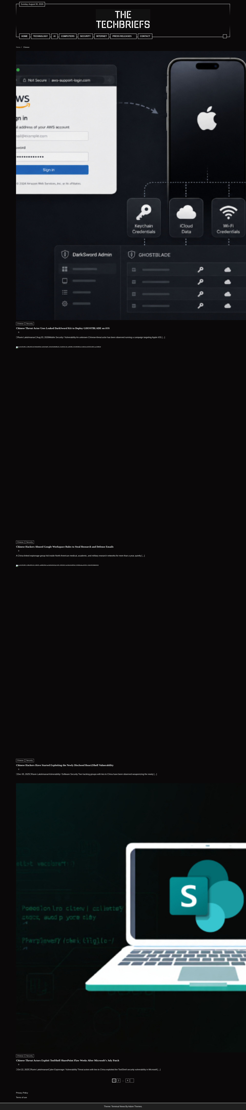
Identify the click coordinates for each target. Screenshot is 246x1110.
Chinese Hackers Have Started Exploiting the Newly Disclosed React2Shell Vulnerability (65, 765)
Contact (145, 36)
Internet (101, 36)
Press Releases (122, 36)
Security (85, 36)
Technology (40, 36)
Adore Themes (135, 1106)
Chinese (20, 324)
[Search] (225, 36)
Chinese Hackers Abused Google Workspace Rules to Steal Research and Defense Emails (65, 546)
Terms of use (21, 1097)
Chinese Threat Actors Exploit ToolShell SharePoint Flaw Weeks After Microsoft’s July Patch (67, 1060)
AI (54, 36)
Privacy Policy (22, 1093)
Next (132, 1080)
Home (24, 36)
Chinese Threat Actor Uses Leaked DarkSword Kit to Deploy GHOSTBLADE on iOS (63, 328)
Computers (67, 36)
